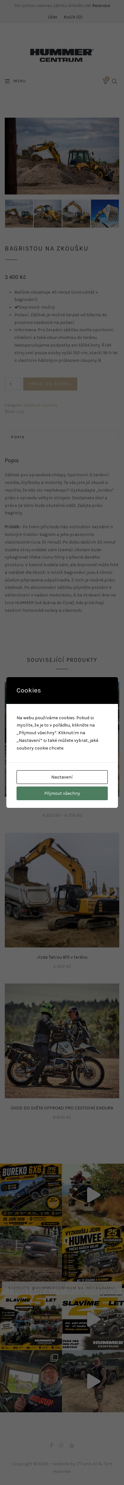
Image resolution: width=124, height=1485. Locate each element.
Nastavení (62, 777)
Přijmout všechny (62, 793)
